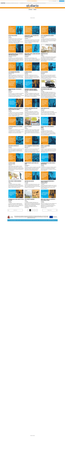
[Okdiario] (32, 5)
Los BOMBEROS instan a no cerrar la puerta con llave (27, 3)
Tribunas (34, 9)
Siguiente (50, 210)
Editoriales (30, 9)
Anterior (15, 210)
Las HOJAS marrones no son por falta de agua (39, 3)
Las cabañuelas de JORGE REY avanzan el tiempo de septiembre (14, 3)
